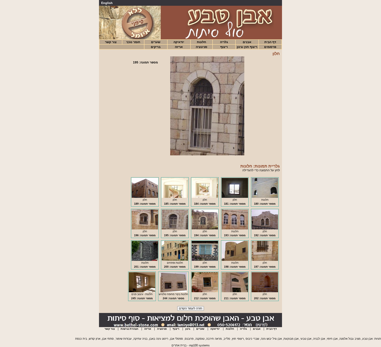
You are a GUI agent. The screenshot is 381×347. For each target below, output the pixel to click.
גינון (187, 328)
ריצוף (224, 47)
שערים (155, 42)
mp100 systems (199, 345)
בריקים (156, 47)
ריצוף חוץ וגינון (247, 47)
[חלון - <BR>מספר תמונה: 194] (205, 228)
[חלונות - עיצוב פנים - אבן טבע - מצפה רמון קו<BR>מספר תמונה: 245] (142, 291)
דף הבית (270, 42)
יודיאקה (215, 328)
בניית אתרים (179, 345)
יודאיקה (179, 42)
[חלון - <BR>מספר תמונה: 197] (265, 259)
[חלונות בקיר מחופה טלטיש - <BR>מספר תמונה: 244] (173, 291)
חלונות (201, 42)
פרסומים (270, 47)
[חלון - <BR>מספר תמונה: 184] (205, 196)
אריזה (179, 47)
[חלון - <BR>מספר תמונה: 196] (145, 228)
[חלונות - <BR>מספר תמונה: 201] (145, 259)
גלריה (224, 42)
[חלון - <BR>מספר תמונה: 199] (205, 259)
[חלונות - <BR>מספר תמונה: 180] (265, 196)
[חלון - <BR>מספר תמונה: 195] (175, 228)
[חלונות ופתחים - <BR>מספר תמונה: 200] (175, 259)
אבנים (247, 42)
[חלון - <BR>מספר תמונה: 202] (265, 291)
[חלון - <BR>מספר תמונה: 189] (145, 196)
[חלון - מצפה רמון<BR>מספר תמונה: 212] (205, 291)
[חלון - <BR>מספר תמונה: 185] (175, 196)
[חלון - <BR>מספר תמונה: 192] (265, 228)
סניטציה (201, 47)
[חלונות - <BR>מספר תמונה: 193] (235, 228)
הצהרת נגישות (129, 328)
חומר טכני (133, 42)
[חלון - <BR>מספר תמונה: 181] (235, 196)
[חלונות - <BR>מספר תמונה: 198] (235, 259)
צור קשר (111, 42)
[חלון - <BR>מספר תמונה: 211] (235, 291)
